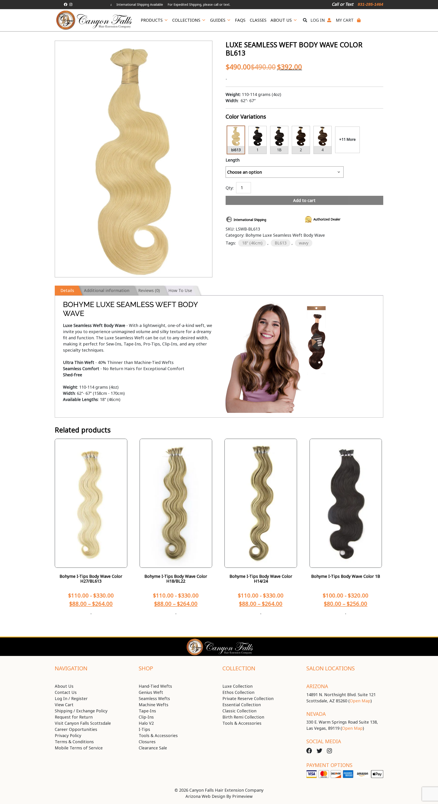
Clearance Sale (153, 748)
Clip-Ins (146, 717)
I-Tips (144, 729)
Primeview (242, 796)
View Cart (64, 704)
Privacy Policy (68, 735)
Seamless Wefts (154, 698)
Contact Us (66, 692)
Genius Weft (151, 692)
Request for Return (74, 717)
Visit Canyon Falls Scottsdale (83, 723)
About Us (281, 20)
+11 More (347, 139)
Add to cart (304, 200)
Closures (147, 741)
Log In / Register (71, 698)
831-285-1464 (370, 4)
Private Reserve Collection (248, 698)
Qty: (230, 187)
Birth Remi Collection (243, 717)
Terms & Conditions (74, 741)
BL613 (281, 243)
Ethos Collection (238, 692)
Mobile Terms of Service (79, 748)
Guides (217, 20)
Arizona (317, 686)
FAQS (240, 20)
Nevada (316, 713)
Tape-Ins (147, 711)
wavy (303, 243)
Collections (186, 20)
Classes (258, 20)
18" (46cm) (252, 243)
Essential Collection (241, 704)
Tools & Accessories (158, 735)
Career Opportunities (76, 729)
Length (233, 160)
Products (152, 20)
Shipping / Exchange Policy (81, 711)
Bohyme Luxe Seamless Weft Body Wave (285, 235)
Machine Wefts (153, 704)
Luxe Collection (237, 686)
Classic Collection (239, 711)
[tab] (66, 290)
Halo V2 (146, 723)
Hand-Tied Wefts (155, 686)
